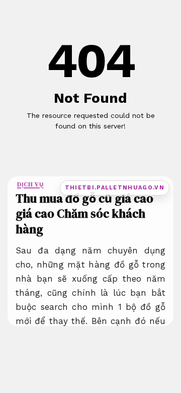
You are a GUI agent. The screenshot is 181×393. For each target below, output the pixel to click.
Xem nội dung (88, 142)
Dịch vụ (30, 184)
